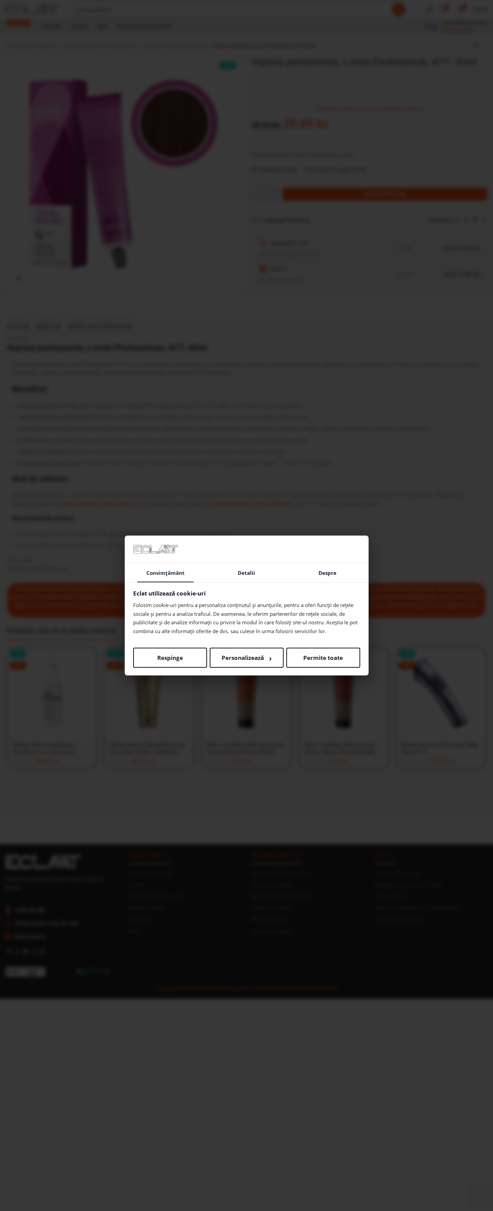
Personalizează (247, 658)
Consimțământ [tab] (165, 572)
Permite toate (323, 658)
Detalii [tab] (246, 572)
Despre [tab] (327, 572)
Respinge (170, 658)
